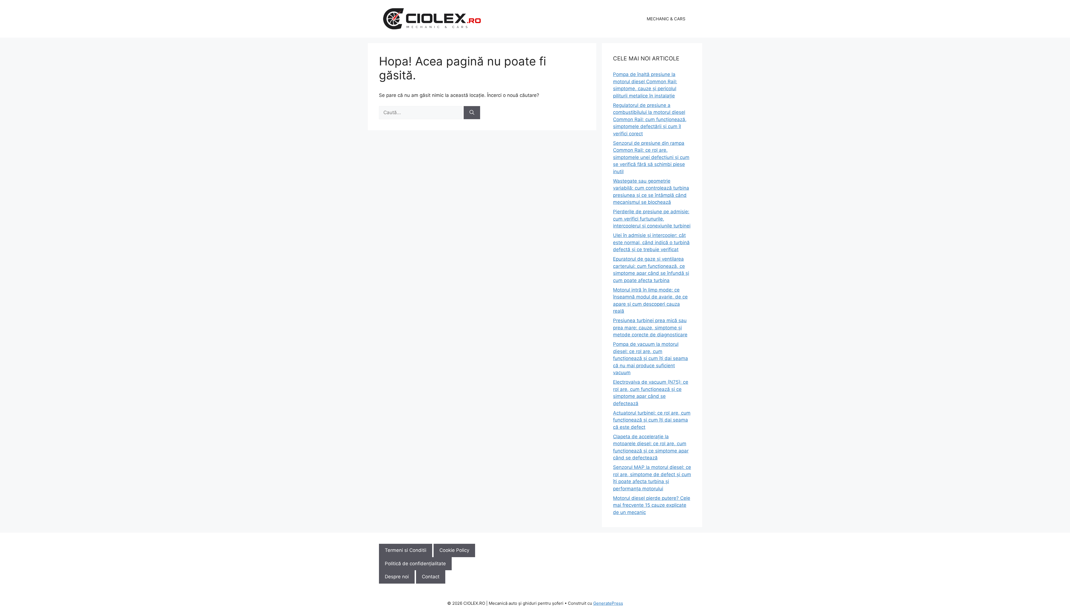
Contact (430, 576)
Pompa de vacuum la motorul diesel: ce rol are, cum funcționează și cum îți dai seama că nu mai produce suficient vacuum (650, 358)
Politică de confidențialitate (415, 563)
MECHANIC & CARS (666, 18)
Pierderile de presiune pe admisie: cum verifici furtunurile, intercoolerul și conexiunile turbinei (651, 219)
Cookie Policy (454, 550)
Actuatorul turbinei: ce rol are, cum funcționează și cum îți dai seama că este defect (651, 420)
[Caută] (472, 112)
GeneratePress (608, 603)
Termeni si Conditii (405, 550)
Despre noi (397, 576)
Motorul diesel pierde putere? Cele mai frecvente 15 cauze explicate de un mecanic (651, 505)
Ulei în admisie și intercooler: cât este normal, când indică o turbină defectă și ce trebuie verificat (651, 242)
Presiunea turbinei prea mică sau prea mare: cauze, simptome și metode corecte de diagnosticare (650, 327)
